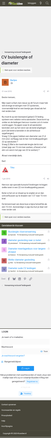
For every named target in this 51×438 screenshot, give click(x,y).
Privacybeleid (6, 415)
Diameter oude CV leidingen (22, 268)
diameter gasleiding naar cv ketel (24, 240)
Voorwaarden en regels (10, 410)
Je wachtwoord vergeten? (13, 356)
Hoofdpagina (6, 426)
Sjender (13, 235)
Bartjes (13, 80)
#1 (48, 91)
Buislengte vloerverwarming (22, 231)
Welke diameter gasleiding (21, 259)
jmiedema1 (14, 243)
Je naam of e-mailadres (12, 337)
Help (3, 421)
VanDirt (13, 271)
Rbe (11, 263)
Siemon (13, 255)
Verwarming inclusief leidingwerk (31, 235)
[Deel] (44, 91)
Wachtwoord (7, 347)
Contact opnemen (8, 404)
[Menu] (4, 3)
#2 (48, 179)
